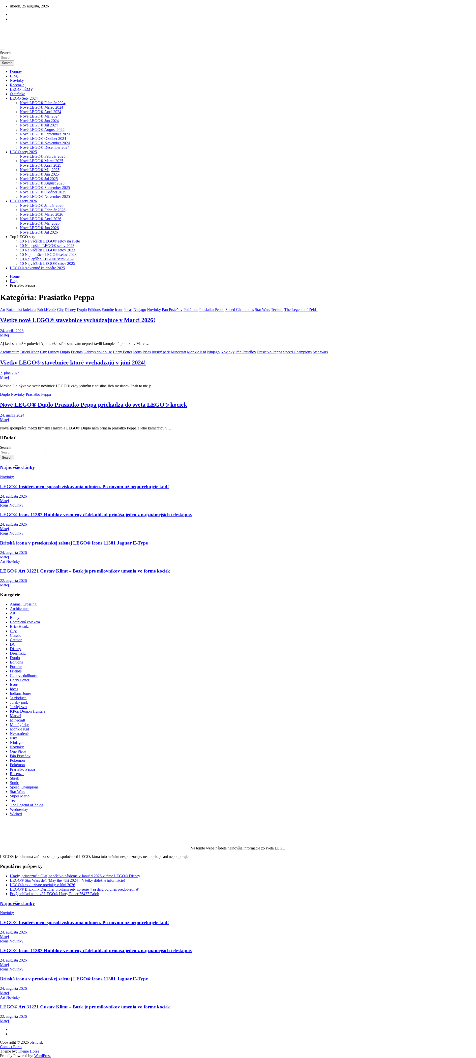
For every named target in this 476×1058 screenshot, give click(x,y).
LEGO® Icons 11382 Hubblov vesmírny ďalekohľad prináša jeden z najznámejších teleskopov (96, 514)
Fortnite (108, 309)
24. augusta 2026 (13, 496)
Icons (119, 309)
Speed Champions (239, 309)
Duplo (82, 309)
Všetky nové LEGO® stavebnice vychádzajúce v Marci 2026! (77, 320)
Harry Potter (122, 352)
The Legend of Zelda (301, 309)
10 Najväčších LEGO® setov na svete (50, 241)
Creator (16, 640)
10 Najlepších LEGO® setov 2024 (47, 259)
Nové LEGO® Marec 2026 (41, 214)
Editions (94, 309)
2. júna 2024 (10, 373)
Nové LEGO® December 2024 (44, 147)
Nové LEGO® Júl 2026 (39, 232)
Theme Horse (28, 1051)
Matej (4, 335)
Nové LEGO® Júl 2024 (39, 125)
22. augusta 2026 (13, 580)
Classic (15, 635)
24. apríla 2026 (12, 331)
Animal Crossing (23, 604)
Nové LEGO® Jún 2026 (39, 228)
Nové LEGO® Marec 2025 (41, 161)
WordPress (42, 1056)
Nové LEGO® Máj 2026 (40, 223)
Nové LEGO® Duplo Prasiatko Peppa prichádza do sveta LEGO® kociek (93, 404)
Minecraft (178, 352)
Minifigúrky (19, 725)
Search (5, 53)
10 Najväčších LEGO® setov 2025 (47, 263)
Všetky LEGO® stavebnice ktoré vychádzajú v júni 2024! (73, 362)
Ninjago (139, 309)
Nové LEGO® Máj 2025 (40, 170)
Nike (14, 738)
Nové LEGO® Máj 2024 (40, 116)
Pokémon (190, 309)
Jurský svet (18, 707)
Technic (277, 309)
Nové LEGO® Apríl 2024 (40, 112)
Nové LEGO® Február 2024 (42, 103)
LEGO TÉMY (21, 89)
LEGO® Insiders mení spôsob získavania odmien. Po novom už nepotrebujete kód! (84, 486)
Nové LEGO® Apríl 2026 (40, 219)
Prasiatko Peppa (211, 309)
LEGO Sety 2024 (24, 98)
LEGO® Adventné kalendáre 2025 (37, 268)
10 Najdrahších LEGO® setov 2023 (48, 254)
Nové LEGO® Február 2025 (42, 156)
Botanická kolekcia (21, 309)
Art (2, 309)
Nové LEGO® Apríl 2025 (40, 165)
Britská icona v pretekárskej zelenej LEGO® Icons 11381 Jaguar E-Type (74, 542)
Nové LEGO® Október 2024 (43, 138)
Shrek (14, 778)
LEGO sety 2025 (23, 152)
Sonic (14, 783)
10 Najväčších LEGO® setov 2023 (47, 250)
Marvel (15, 716)
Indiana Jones (20, 693)
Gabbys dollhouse (98, 352)
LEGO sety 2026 (23, 201)
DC (13, 644)
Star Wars (262, 309)
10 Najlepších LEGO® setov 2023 (47, 245)
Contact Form (11, 1047)
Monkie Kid (196, 352)
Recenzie (17, 85)
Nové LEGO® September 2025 (45, 187)
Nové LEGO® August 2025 (42, 183)
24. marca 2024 (12, 415)
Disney (70, 309)
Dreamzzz (18, 653)
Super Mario (20, 796)
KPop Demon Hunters (27, 711)
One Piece (18, 751)
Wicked (16, 814)
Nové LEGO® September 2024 (45, 134)
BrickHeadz (46, 309)
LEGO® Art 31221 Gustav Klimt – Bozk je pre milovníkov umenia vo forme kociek (85, 571)
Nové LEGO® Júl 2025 (39, 179)
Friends (77, 352)
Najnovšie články (17, 467)
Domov (16, 71)
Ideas (128, 309)
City (60, 309)
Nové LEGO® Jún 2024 (39, 121)
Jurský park (161, 352)
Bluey (14, 617)
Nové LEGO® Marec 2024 (41, 107)
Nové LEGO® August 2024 (42, 129)
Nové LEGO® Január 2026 (41, 205)
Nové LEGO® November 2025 (45, 196)
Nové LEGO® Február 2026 (42, 210)
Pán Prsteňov (172, 309)
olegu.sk (36, 1042)
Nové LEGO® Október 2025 (43, 192)
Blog (14, 76)
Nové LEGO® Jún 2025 (39, 174)
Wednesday (19, 809)
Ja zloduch (18, 698)
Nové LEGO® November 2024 (45, 143)
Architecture (9, 352)
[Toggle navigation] (2, 49)
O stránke (17, 94)
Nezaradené (19, 733)
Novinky (17, 80)
